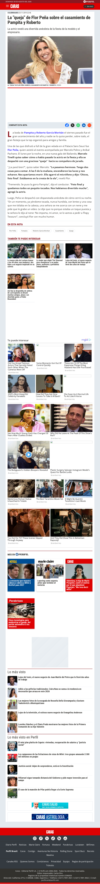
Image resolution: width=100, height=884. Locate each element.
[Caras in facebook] (41, 838)
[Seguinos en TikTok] (53, 838)
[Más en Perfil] (21, 554)
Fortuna (46, 844)
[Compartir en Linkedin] (84, 125)
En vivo (90, 6)
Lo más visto (17, 672)
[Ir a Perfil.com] (88, 2)
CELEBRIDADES (13, 13)
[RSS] (59, 838)
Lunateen (79, 844)
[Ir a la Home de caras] (14, 7)
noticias (21, 562)
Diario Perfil (11, 844)
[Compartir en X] (72, 125)
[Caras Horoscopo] (50, 819)
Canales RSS (12, 861)
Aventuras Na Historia (48, 851)
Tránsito (50, 865)
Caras (22, 851)
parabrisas (21, 601)
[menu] (7, 6)
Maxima (50, 855)
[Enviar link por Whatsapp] (78, 125)
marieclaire (49, 562)
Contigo (31, 851)
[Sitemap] (65, 838)
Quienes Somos (27, 861)
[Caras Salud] (50, 808)
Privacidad (56, 861)
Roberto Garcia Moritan (41, 231)
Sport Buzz (80, 851)
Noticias (22, 844)
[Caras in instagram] (35, 838)
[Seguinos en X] (47, 838)
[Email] (89, 125)
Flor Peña (12, 231)
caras (78, 562)
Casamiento (59, 231)
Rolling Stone (66, 851)
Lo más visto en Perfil (23, 737)
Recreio (90, 851)
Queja (71, 231)
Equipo (66, 861)
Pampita (24, 231)
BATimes (90, 844)
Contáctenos (43, 861)
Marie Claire (34, 844)
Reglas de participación (82, 861)
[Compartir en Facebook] (67, 125)
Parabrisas (68, 844)
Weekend (56, 844)
